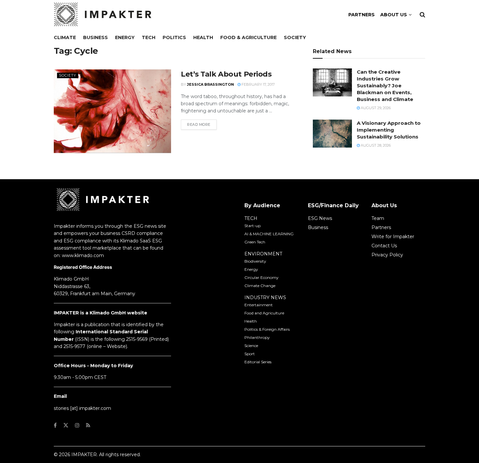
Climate (65, 37)
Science (251, 345)
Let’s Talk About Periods (226, 74)
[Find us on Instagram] (77, 425)
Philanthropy (257, 337)
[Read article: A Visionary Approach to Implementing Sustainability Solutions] (332, 134)
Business (95, 37)
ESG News (320, 218)
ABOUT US (393, 15)
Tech (148, 37)
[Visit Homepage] (103, 15)
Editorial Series (257, 361)
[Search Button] (422, 15)
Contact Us (384, 246)
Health (203, 37)
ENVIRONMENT (263, 254)
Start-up (252, 225)
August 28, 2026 (375, 145)
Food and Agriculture (264, 313)
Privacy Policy (387, 255)
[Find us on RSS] (88, 425)
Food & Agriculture (248, 37)
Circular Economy (261, 277)
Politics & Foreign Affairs (267, 329)
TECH (250, 218)
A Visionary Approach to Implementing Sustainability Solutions (389, 130)
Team (377, 218)
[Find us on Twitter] (65, 425)
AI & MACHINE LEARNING (269, 233)
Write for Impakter (392, 236)
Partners (381, 227)
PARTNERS (361, 15)
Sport (249, 353)
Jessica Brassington (210, 84)
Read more (202, 124)
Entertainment (258, 304)
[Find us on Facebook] (55, 425)
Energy (125, 37)
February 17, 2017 (257, 84)
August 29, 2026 (375, 108)
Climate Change (259, 285)
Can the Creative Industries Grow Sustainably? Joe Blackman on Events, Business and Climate (385, 85)
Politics (174, 37)
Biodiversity (255, 261)
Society (295, 37)
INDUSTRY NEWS (265, 297)
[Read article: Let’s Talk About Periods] (112, 111)
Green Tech (254, 241)
